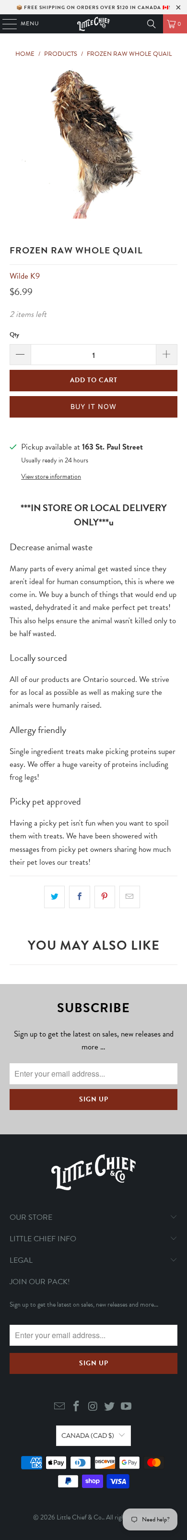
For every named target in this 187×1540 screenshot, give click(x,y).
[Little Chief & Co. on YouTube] (126, 1407)
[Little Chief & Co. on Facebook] (76, 1407)
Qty (14, 334)
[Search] (151, 23)
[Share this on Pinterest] (104, 897)
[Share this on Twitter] (54, 897)
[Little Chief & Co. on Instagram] (93, 1407)
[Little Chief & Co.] (93, 23)
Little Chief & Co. (80, 1517)
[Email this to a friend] (129, 897)
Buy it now (93, 406)
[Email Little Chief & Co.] (60, 1407)
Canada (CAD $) (87, 1436)
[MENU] (5, 23)
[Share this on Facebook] (79, 897)
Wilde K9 (25, 276)
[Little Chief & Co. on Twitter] (110, 1407)
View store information (51, 476)
